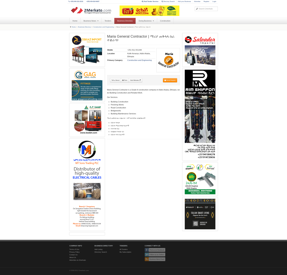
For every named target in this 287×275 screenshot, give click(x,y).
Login (214, 1)
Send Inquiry (171, 80)
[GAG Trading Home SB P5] (87, 85)
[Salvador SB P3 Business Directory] (200, 50)
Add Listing (98, 249)
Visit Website (134, 80)
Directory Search (169, 1)
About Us (72, 257)
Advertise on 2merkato (77, 260)
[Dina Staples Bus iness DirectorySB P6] (200, 179)
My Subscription (125, 252)
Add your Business (184, 1)
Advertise (197, 1)
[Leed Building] (87, 120)
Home (74, 21)
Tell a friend (115, 80)
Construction (165, 21)
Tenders (108, 21)
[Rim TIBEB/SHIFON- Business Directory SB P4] (200, 114)
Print (125, 80)
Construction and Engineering (103, 27)
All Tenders (124, 249)
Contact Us (73, 255)
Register (206, 1)
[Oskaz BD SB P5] (87, 50)
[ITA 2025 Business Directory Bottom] (200, 214)
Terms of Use (74, 249)
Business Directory (125, 21)
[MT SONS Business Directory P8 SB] (87, 184)
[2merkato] (92, 10)
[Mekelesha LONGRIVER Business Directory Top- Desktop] (149, 11)
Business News (90, 21)
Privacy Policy (74, 252)
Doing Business (145, 21)
